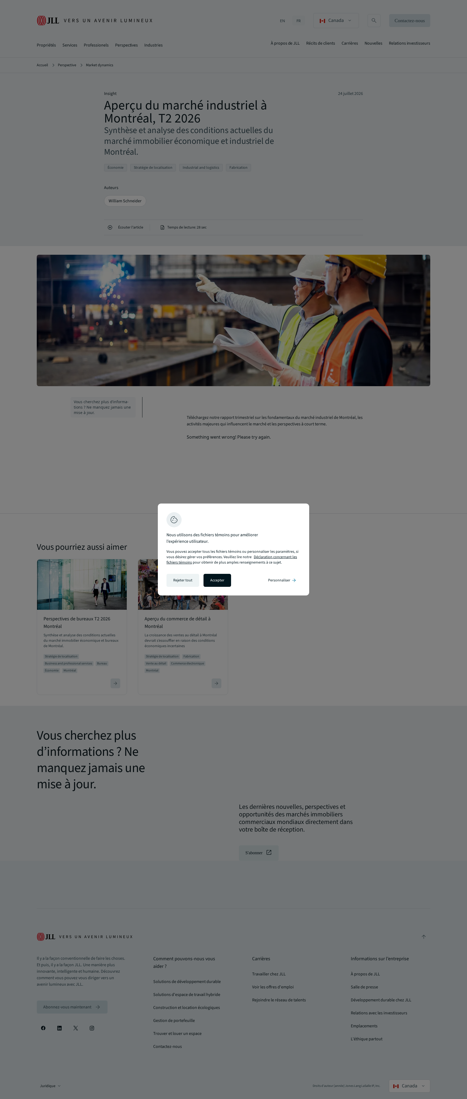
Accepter (217, 580)
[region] (233, 549)
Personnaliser (282, 580)
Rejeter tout (182, 580)
